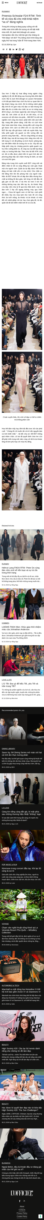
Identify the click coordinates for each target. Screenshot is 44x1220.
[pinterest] (10, 50)
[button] (39, 480)
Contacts (22, 1210)
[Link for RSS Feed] (24, 1201)
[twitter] (16, 50)
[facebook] (6, 50)
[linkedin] (13, 50)
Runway (6, 11)
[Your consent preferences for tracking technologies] (40, 1216)
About (22, 1206)
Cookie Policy (22, 1216)
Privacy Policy (22, 1213)
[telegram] (23, 50)
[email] (3, 50)
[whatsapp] (19, 50)
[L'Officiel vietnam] (22, 2)
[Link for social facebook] (20, 1202)
